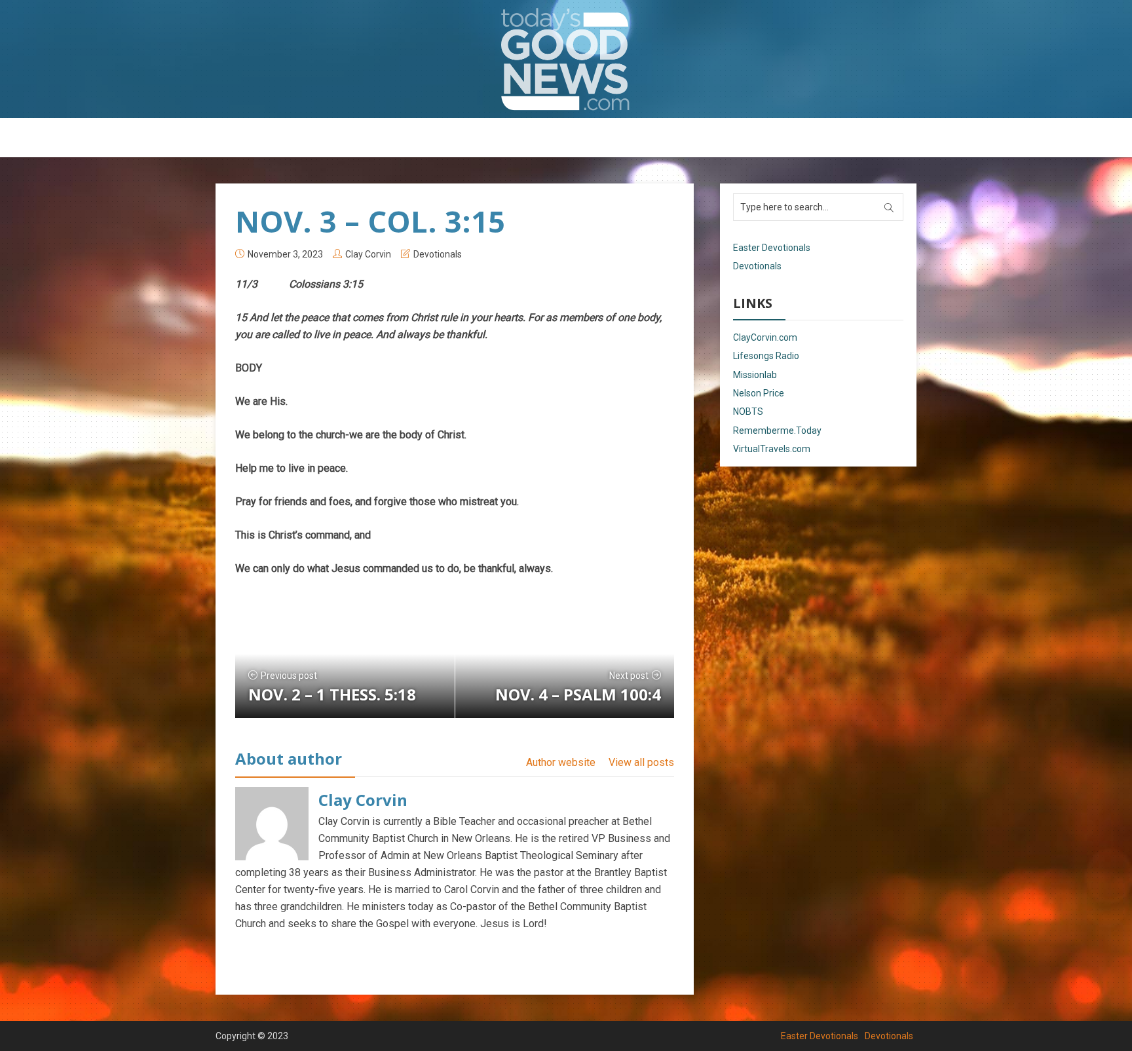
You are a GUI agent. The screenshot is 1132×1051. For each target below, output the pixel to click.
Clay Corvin (368, 254)
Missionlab (755, 375)
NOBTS (748, 411)
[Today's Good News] (566, 58)
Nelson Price (758, 393)
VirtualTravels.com (771, 449)
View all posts (641, 762)
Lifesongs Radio (766, 356)
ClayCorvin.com (765, 337)
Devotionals (602, 138)
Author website (560, 762)
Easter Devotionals (513, 138)
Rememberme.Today (777, 430)
